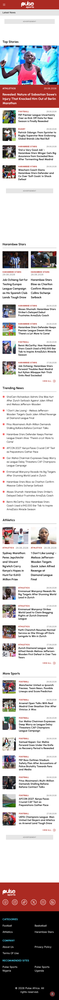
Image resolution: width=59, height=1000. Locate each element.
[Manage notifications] (52, 993)
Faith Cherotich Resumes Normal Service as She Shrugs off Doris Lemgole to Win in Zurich (36, 633)
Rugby (21, 129)
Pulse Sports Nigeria (10, 968)
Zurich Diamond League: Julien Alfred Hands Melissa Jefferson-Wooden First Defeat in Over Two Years (37, 653)
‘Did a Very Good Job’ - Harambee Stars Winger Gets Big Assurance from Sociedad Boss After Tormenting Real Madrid (37, 154)
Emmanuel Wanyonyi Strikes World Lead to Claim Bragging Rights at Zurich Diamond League (35, 614)
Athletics (9, 88)
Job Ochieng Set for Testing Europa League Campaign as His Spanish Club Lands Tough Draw (15, 288)
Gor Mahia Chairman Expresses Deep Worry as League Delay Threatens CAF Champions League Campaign (37, 726)
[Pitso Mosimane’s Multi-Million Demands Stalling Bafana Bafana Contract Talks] (9, 782)
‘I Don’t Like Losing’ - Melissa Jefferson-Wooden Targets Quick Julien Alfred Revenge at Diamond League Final (43, 566)
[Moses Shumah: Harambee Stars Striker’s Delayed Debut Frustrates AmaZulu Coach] (9, 311)
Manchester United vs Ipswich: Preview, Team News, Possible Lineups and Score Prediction (36, 688)
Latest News (9, 12)
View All (46, 381)
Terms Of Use (11, 953)
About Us (8, 946)
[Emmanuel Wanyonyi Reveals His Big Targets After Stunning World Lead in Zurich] (9, 593)
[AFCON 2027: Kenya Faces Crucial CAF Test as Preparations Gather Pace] (9, 800)
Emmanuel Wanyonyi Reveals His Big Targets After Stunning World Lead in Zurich (37, 594)
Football (23, 111)
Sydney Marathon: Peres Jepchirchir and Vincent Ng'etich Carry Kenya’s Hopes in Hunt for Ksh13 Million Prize (14, 566)
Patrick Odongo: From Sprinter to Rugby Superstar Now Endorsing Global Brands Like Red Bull (37, 135)
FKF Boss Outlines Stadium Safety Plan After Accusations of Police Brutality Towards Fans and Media (37, 765)
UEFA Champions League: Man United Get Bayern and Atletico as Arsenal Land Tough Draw (37, 820)
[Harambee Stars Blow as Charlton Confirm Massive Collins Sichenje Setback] (44, 259)
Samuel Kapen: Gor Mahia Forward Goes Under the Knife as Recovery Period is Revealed (36, 745)
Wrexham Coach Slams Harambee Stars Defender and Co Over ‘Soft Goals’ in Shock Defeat (36, 174)
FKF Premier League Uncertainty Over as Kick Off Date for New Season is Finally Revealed (36, 118)
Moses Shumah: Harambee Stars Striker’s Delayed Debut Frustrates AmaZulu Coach (37, 312)
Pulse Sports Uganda (42, 968)
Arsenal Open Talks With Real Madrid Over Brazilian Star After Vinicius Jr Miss (37, 706)
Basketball (41, 925)
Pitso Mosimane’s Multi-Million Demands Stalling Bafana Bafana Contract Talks (36, 783)
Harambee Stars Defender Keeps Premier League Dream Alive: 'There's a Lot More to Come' (37, 330)
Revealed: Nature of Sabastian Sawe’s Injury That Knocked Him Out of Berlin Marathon (29, 98)
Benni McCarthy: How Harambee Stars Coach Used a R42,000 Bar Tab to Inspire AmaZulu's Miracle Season (37, 350)
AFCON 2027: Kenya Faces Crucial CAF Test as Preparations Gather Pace (34, 802)
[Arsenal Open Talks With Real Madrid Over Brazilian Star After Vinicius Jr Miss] (9, 705)
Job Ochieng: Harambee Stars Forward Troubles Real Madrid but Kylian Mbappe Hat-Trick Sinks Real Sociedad (35, 371)
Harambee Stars (27, 146)
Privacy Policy (43, 946)
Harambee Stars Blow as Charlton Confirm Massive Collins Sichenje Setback (41, 288)
